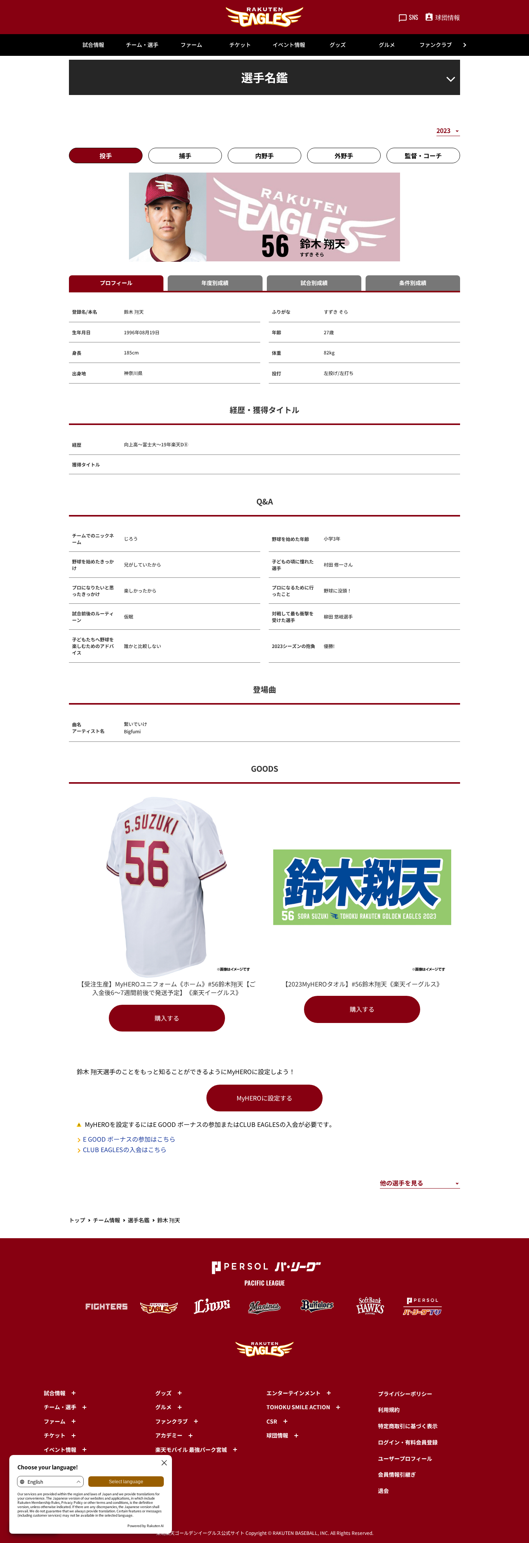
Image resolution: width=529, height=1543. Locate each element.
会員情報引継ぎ (397, 1474)
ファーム (191, 44)
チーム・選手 (142, 44)
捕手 (185, 155)
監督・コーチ (423, 155)
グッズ (338, 44)
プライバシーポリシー (405, 1394)
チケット (240, 44)
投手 (106, 155)
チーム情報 (106, 1220)
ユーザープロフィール (405, 1458)
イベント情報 (289, 44)
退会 (383, 1491)
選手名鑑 (138, 1220)
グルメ (387, 44)
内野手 (264, 155)
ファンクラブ (435, 44)
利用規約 (389, 1409)
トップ (77, 1220)
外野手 (344, 155)
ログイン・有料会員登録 (408, 1442)
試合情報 (93, 44)
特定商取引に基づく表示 (408, 1426)
